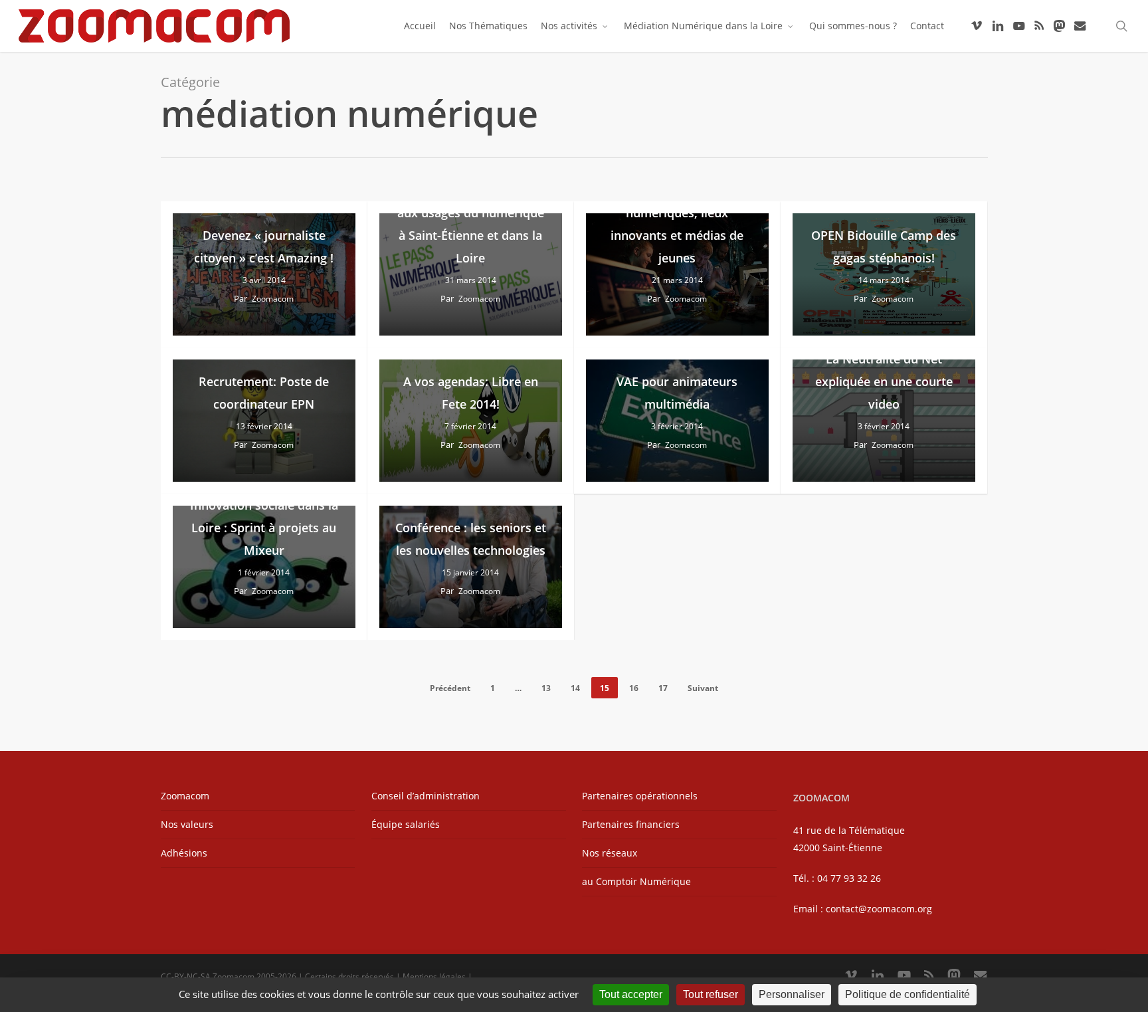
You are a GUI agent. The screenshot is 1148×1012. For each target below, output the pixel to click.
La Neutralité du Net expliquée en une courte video (884, 381)
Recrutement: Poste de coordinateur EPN (264, 392)
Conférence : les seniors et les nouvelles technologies (470, 539)
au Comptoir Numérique (636, 881)
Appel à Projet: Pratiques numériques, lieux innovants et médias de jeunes (677, 224)
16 (633, 688)
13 (546, 688)
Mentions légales (434, 976)
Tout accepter (630, 994)
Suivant (703, 688)
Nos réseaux (609, 853)
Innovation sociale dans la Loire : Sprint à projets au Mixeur (264, 527)
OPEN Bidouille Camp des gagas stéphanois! (883, 246)
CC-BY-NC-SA (186, 976)
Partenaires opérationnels (640, 795)
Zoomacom (273, 298)
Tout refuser (710, 994)
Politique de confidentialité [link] (907, 994)
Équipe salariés (405, 824)
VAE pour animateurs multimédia (677, 392)
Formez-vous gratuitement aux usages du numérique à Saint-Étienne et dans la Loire (470, 224)
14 (575, 688)
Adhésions (184, 853)
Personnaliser (791, 994)
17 (663, 688)
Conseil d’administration (425, 795)
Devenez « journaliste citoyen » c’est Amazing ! (264, 246)
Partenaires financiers (631, 824)
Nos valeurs (187, 824)
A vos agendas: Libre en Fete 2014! (470, 392)
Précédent (450, 688)
